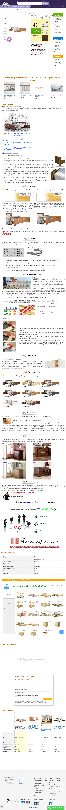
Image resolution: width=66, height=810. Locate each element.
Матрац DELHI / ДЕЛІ (25, 95)
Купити (36, 31)
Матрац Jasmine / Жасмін (39, 96)
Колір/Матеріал (44, 32)
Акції (20, 778)
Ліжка (18, 9)
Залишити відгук (47, 698)
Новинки (21, 780)
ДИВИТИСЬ (47, 509)
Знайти (45, 3)
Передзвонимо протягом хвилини (57, 808)
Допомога (21, 783)
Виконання (45, 26)
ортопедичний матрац (33, 502)
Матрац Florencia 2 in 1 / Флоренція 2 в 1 (10, 96)
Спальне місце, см (44, 21)
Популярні (21, 781)
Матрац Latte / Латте (56, 95)
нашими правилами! (42, 702)
